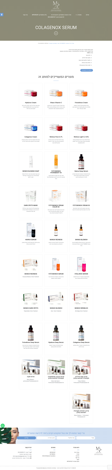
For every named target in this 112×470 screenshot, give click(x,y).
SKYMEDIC (62, 43)
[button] (1, 14)
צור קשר (25, 15)
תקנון (78, 459)
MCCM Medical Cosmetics (48, 456)
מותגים (79, 15)
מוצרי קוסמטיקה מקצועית (54, 43)
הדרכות (77, 456)
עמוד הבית (72, 43)
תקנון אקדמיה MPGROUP (73, 461)
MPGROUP (52, 452)
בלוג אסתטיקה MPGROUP (39, 15)
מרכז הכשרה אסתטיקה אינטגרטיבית (61, 15)
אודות (87, 15)
